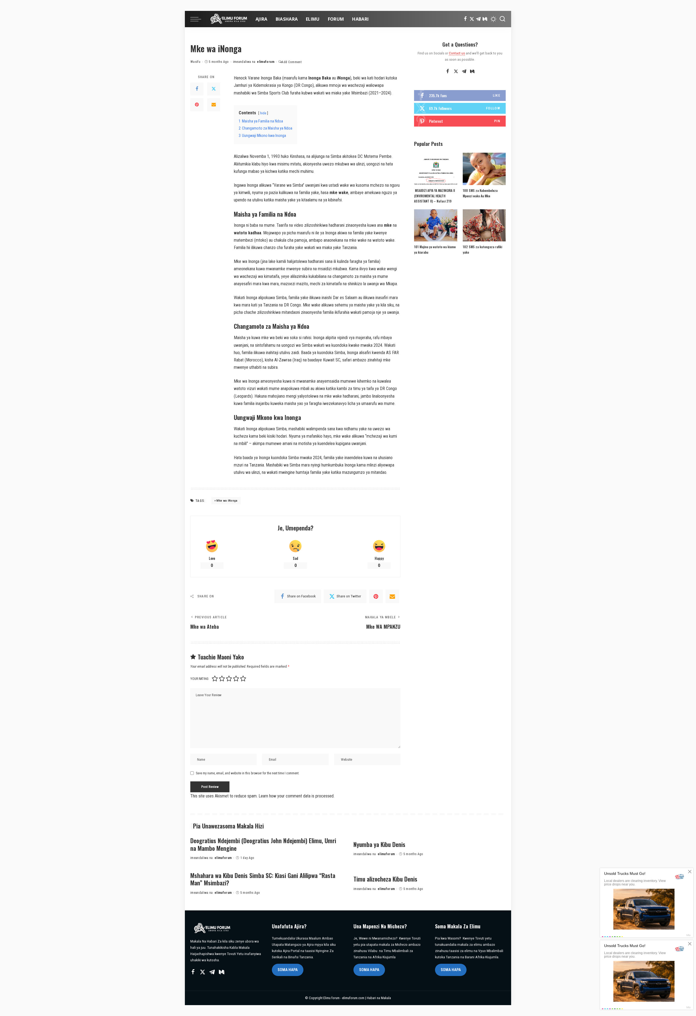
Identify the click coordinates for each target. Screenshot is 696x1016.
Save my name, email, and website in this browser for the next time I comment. (247, 773)
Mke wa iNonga (226, 500)
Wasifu (195, 62)
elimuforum (265, 62)
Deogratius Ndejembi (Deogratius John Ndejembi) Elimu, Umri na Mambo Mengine (263, 844)
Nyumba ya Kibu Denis (379, 844)
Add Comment (292, 62)
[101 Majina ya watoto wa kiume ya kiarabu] (435, 225)
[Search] (502, 19)
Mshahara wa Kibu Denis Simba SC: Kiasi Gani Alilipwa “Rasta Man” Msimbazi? (262, 879)
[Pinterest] (196, 105)
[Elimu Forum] (227, 19)
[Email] (213, 105)
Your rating (199, 679)
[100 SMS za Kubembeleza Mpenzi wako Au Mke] (484, 169)
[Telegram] (478, 19)
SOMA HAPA (288, 970)
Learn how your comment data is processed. (296, 796)
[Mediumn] (485, 19)
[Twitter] (472, 19)
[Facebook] (465, 19)
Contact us (457, 53)
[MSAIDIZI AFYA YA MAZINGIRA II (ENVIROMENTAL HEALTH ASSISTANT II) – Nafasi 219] (435, 169)
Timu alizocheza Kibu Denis (385, 878)
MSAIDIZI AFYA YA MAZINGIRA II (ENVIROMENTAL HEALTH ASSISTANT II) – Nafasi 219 (434, 195)
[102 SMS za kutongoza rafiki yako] (484, 225)
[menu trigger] (198, 19)
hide (263, 113)
